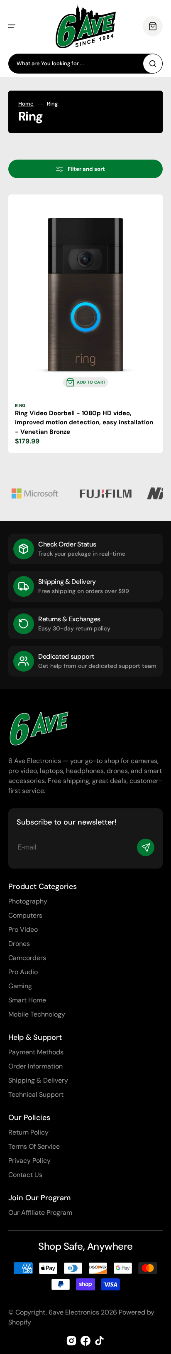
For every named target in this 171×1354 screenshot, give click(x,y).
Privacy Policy (29, 1160)
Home (26, 104)
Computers (25, 915)
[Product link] (85, 323)
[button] (11, 26)
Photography (27, 901)
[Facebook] (85, 1341)
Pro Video (23, 929)
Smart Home (27, 1000)
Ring (20, 405)
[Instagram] (71, 1341)
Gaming (20, 986)
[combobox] (85, 64)
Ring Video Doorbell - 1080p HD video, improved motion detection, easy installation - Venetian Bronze (84, 422)
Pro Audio (23, 971)
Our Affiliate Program (40, 1212)
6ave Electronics (74, 1312)
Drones (19, 943)
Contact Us (25, 1174)
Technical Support (36, 1094)
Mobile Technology (36, 1014)
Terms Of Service (34, 1146)
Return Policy (28, 1132)
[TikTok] (100, 1341)
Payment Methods (36, 1052)
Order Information (35, 1066)
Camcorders (27, 957)
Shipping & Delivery (38, 1080)
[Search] (152, 63)
